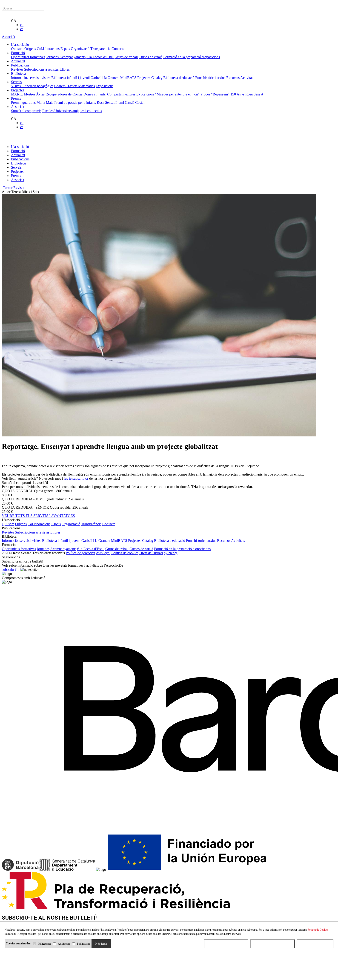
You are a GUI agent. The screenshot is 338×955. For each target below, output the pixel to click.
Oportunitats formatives (28, 57)
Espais (65, 49)
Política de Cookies (318, 929)
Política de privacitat (80, 553)
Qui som (17, 49)
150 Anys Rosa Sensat (246, 94)
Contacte (118, 49)
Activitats (247, 78)
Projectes (143, 78)
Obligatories (44, 943)
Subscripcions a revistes (41, 69)
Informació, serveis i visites (30, 78)
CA (13, 21)
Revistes (17, 69)
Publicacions (20, 159)
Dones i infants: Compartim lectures (109, 94)
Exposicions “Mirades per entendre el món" (168, 94)
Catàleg (156, 78)
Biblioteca (18, 163)
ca (21, 25)
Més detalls (101, 943)
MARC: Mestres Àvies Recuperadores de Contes (47, 94)
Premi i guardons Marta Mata (32, 102)
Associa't (8, 37)
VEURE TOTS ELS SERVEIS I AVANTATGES (38, 516)
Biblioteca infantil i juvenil (70, 78)
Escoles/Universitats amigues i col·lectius (72, 111)
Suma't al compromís (26, 111)
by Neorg (171, 553)
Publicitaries (83, 943)
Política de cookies (124, 553)
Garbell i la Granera (105, 78)
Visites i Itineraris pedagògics (32, 86)
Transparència (100, 49)
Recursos (233, 78)
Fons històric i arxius (210, 78)
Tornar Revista (13, 188)
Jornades (52, 57)
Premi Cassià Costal (129, 102)
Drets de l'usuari (151, 553)
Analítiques (64, 943)
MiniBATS (128, 78)
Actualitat (18, 155)
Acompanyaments (72, 57)
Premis (16, 176)
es (21, 29)
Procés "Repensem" (215, 94)
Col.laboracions (48, 49)
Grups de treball (126, 57)
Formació (18, 151)
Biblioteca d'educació (178, 78)
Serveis (16, 167)
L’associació (20, 147)
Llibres (65, 69)
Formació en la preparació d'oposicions (191, 57)
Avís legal (103, 553)
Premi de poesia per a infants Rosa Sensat (84, 102)
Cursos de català (150, 57)
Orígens (30, 49)
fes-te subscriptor (76, 478)
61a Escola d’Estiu (100, 57)
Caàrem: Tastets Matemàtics (74, 86)
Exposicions (104, 86)
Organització (80, 49)
